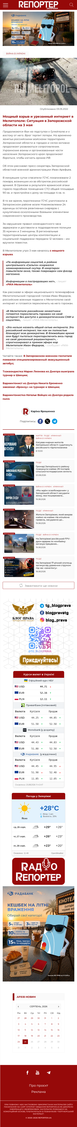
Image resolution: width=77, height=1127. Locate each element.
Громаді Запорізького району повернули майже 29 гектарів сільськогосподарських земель (54, 469)
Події (46, 436)
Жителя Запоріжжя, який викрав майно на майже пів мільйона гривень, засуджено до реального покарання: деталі (54, 517)
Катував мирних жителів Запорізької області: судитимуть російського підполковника (54, 445)
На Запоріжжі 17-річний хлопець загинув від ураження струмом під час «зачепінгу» (54, 565)
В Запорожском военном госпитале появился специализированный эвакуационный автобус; (37, 359)
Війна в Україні (15, 53)
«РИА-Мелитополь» (19, 284)
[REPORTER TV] (37, 1073)
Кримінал (56, 436)
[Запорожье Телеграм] (49, 1073)
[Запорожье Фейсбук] (27, 1073)
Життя (39, 436)
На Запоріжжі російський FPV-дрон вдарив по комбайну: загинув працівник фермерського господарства (53, 541)
